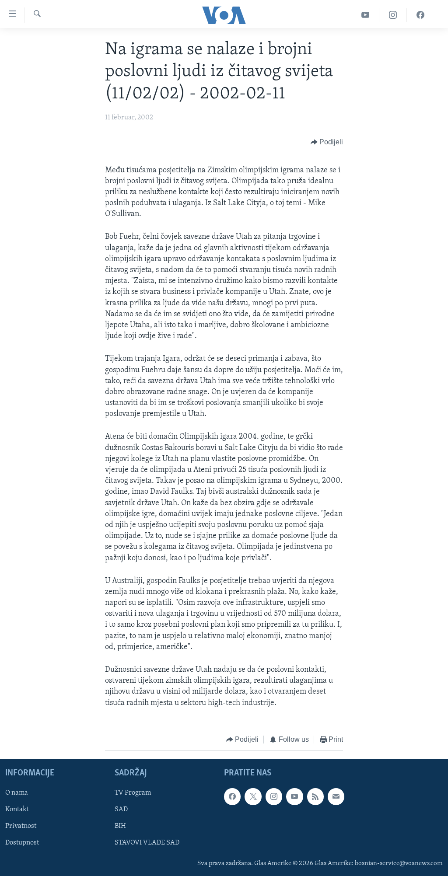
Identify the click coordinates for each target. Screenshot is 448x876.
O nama (16, 793)
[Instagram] (393, 15)
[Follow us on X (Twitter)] (253, 797)
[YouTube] (365, 15)
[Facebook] (420, 15)
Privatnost (20, 826)
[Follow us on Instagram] (274, 797)
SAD (121, 809)
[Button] (327, 142)
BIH (120, 826)
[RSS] (315, 797)
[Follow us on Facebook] (232, 797)
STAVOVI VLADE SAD (147, 843)
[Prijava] (336, 797)
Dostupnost (22, 843)
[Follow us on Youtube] (294, 797)
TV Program (133, 793)
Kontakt (17, 809)
